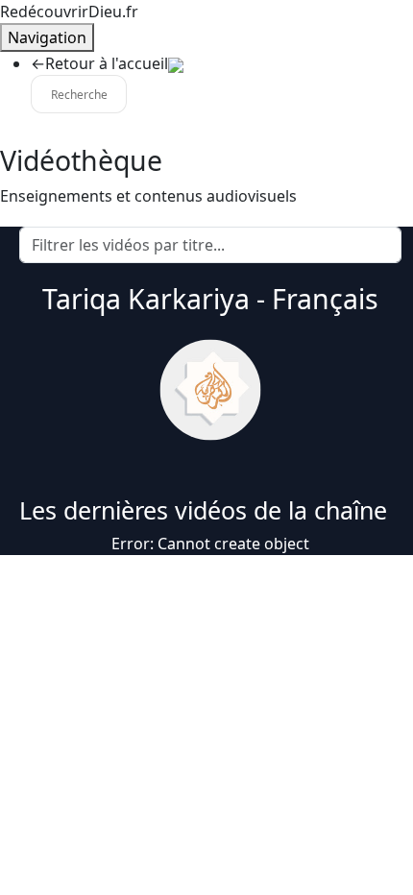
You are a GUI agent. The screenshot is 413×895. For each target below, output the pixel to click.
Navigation (47, 37)
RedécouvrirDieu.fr (69, 11)
